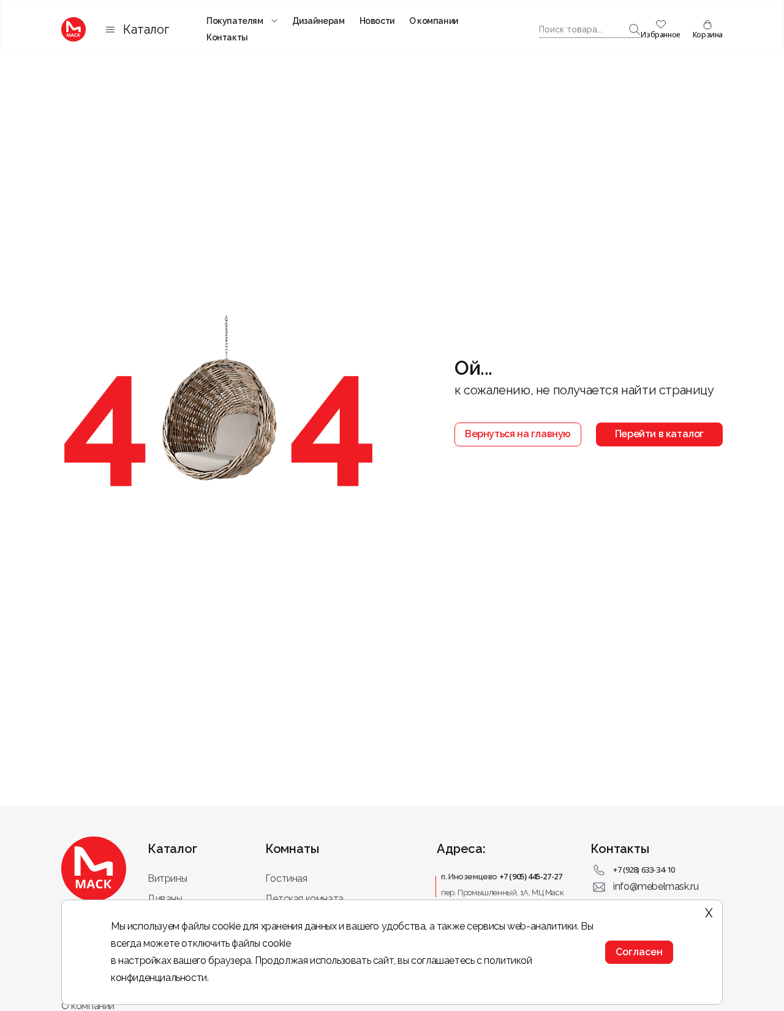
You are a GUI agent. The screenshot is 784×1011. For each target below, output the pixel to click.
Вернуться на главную (518, 434)
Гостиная (286, 878)
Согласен (639, 952)
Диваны (165, 898)
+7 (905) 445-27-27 (530, 876)
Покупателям (234, 21)
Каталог (146, 29)
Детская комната (304, 898)
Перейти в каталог (659, 434)
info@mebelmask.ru (655, 886)
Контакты (227, 37)
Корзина (708, 34)
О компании (433, 21)
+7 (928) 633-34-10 (644, 869)
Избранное (660, 34)
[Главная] (73, 29)
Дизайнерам (318, 21)
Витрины (167, 878)
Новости (377, 21)
